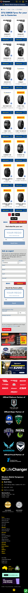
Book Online (5, 546)
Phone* (3, 269)
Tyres (3, 517)
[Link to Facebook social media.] (14, 590)
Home (3, 9)
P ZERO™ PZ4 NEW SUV (20, 131)
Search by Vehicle (6, 519)
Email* (3, 274)
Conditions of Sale (17, 586)
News (3, 551)
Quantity (21, 261)
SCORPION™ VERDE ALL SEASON (7, 179)
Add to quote (6, 39)
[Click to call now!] (16, 1)
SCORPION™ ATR (7, 154)
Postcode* (4, 278)
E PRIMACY (20, 82)
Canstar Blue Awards (6, 559)
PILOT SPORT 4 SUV (7, 106)
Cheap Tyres (4, 562)
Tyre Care (4, 524)
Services (4, 532)
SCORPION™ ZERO (21, 178)
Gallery (4, 549)
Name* (3, 265)
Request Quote (6, 329)
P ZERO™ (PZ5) (7, 131)
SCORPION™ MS (20, 154)
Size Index (4, 557)
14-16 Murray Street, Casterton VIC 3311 (14, 484)
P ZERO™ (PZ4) (20, 106)
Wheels (4, 527)
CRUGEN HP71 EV (7, 58)
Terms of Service (13, 326)
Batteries (3, 534)
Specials (4, 542)
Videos (3, 553)
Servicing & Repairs (6, 536)
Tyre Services (4, 537)
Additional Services (6, 541)
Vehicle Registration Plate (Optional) (7, 310)
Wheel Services (5, 539)
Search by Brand (5, 522)
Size (3, 261)
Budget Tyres (4, 561)
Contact (4, 544)
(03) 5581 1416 (8, 487)
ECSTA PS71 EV (7, 82)
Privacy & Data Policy (9, 586)
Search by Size (5, 520)
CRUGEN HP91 (21, 58)
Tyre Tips (4, 525)
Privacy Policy (5, 326)
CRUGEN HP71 (7, 34)
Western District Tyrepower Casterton (15, 4)
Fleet (3, 548)
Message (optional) (6, 315)
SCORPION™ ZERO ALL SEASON (7, 204)
